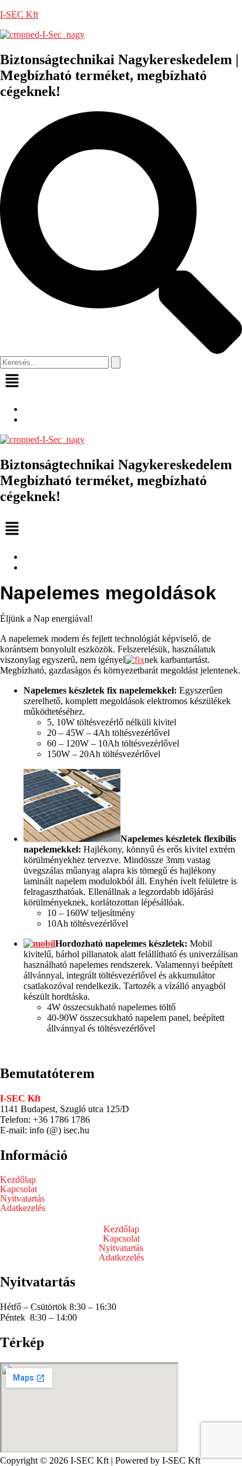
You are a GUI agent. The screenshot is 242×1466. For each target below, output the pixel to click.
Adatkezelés (22, 1208)
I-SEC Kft (19, 14)
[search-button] (115, 362)
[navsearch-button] (121, 351)
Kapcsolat (18, 1189)
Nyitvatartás (22, 1198)
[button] (121, 381)
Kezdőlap (18, 1180)
